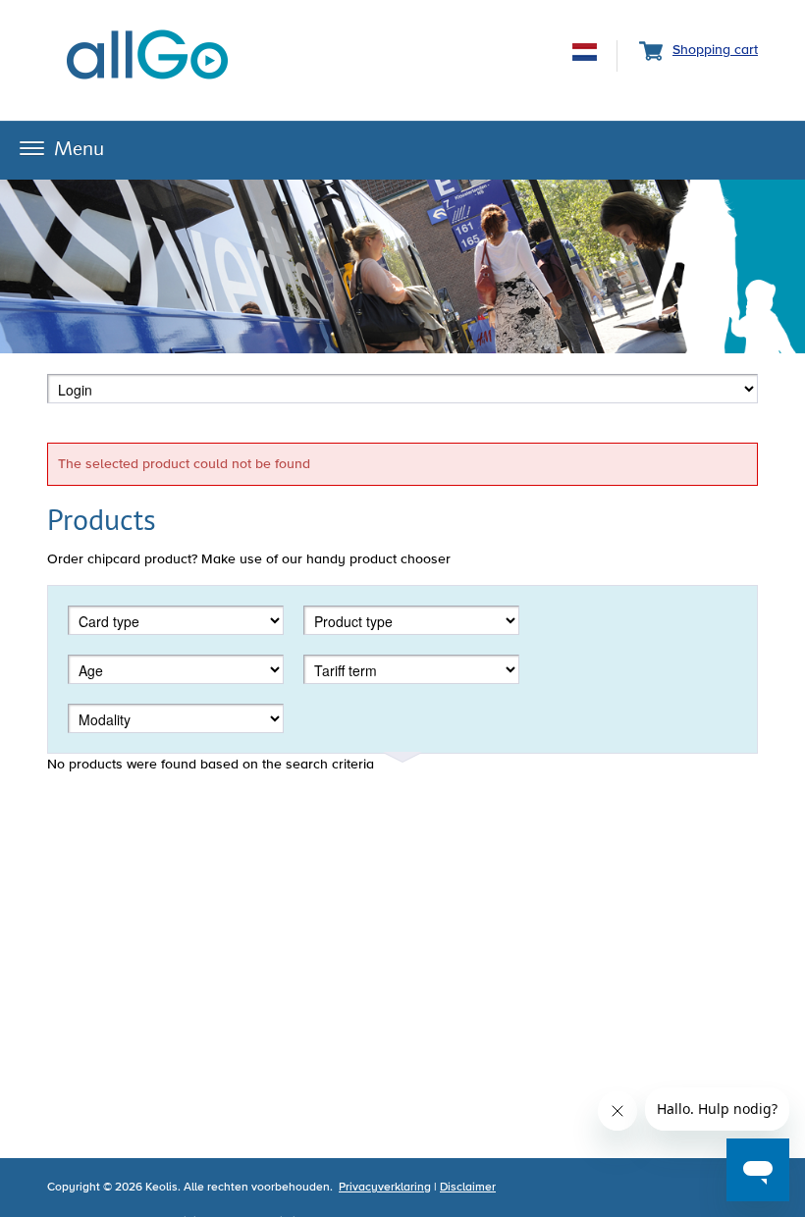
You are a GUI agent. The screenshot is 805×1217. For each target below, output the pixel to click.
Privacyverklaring (385, 1187)
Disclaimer (468, 1187)
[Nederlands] (584, 55)
